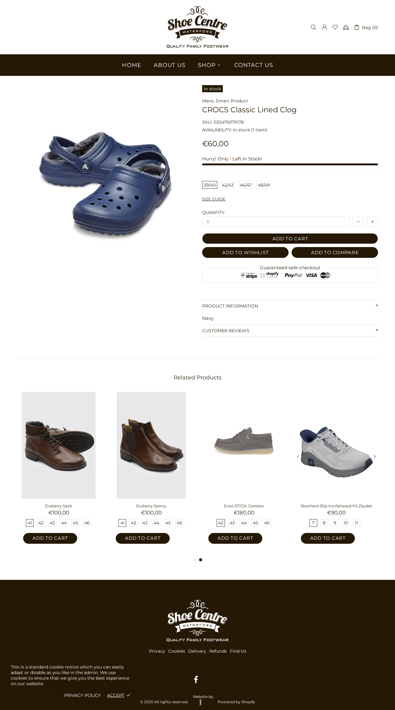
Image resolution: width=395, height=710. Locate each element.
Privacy (157, 651)
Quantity (213, 212)
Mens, (208, 101)
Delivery (197, 651)
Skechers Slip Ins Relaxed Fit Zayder (336, 505)
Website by (203, 696)
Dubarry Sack (58, 505)
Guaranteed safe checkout (290, 267)
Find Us (238, 651)
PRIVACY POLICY (82, 695)
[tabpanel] (244, 474)
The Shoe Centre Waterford (197, 27)
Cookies (176, 651)
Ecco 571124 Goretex (244, 505)
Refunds (218, 651)
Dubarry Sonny (151, 505)
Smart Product (232, 101)
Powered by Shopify (236, 702)
